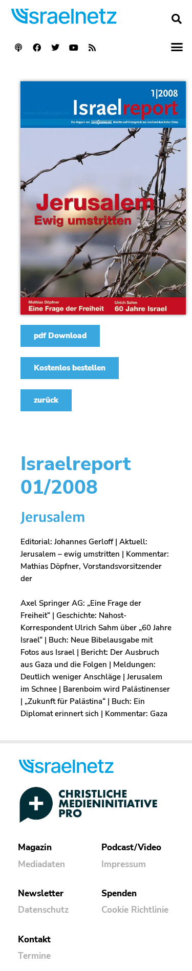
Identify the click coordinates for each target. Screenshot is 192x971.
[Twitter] (55, 47)
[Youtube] (74, 47)
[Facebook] (37, 47)
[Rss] (92, 47)
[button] (176, 19)
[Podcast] (18, 47)
